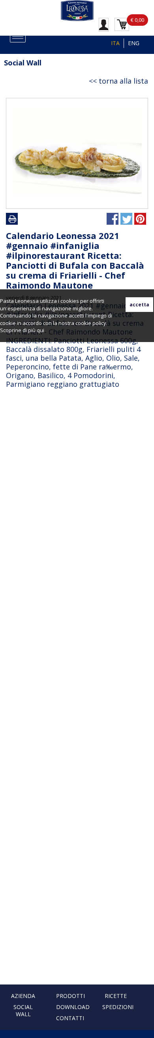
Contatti (70, 1018)
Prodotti (70, 996)
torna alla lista (123, 81)
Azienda (23, 996)
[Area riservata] (103, 24)
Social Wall (23, 1010)
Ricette (116, 996)
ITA (115, 43)
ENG (133, 43)
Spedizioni (117, 1007)
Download (73, 1007)
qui (40, 330)
